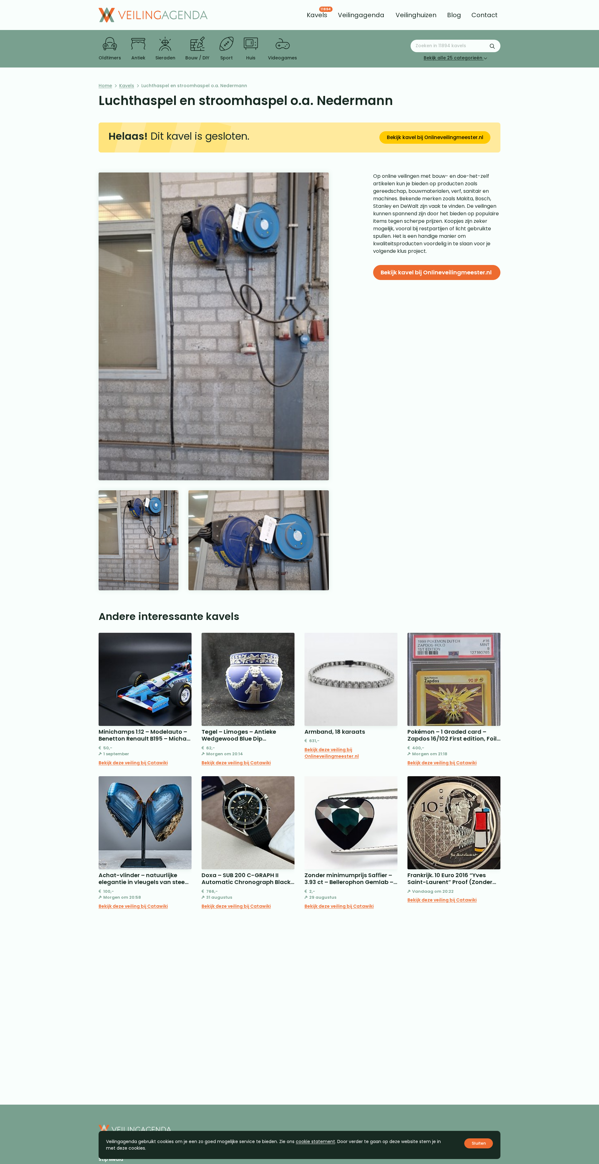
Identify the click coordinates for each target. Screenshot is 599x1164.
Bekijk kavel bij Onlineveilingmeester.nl (435, 137)
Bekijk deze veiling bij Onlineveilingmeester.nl (331, 753)
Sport (226, 58)
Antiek (138, 58)
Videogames (282, 58)
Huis (251, 58)
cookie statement (315, 1141)
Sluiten (479, 1143)
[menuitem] (317, 15)
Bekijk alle (453, 58)
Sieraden (165, 58)
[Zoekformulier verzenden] (492, 46)
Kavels (126, 85)
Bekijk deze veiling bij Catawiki (133, 763)
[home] (153, 14)
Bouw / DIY (197, 58)
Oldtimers (110, 58)
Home (105, 85)
